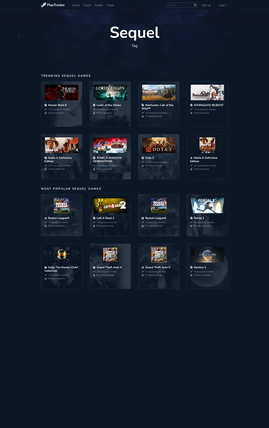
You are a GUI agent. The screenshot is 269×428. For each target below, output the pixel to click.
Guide (110, 5)
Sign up (206, 5)
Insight (99, 5)
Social (76, 5)
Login (222, 5)
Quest (87, 5)
